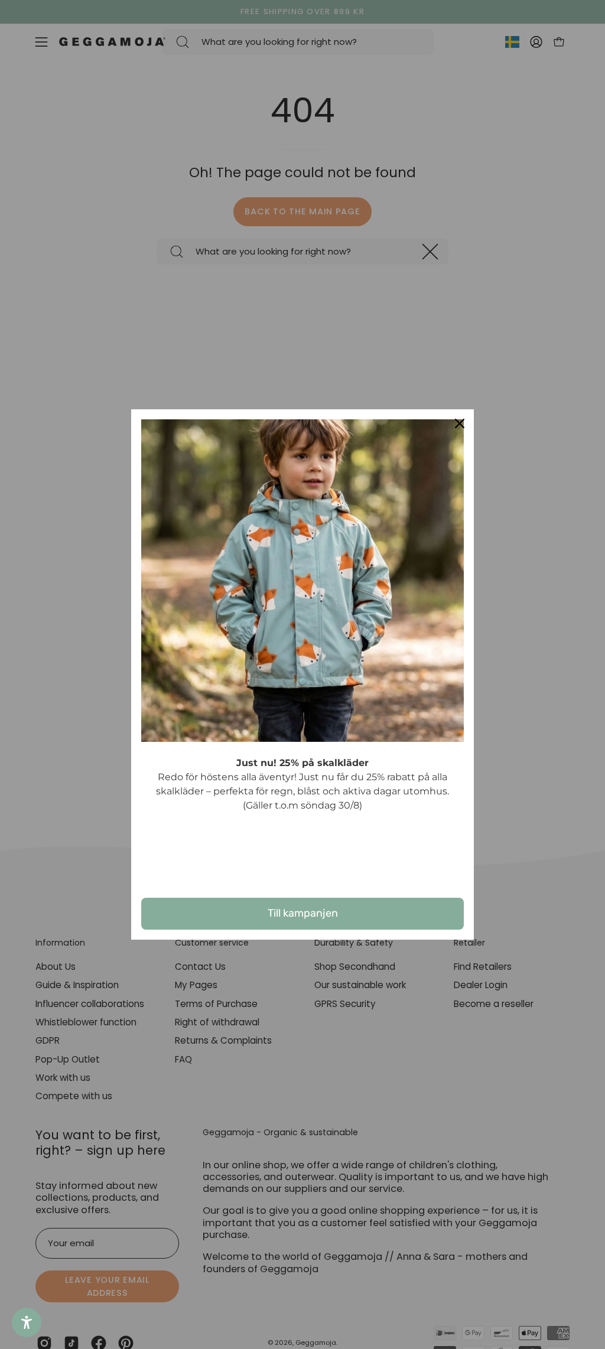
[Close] (459, 423)
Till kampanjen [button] (303, 913)
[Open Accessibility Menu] (26, 1322)
